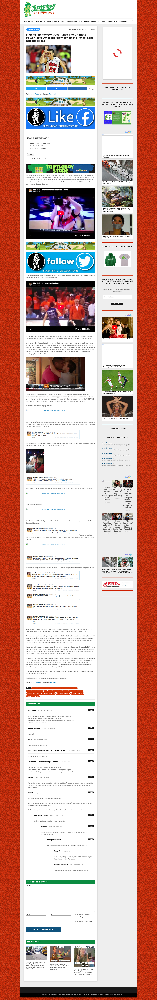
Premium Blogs (40, 22)
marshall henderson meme (35, 690)
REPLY (91, 710)
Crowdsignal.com (43, 159)
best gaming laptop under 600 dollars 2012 (46, 751)
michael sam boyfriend (63, 693)
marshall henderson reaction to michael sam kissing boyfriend (63, 690)
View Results (35, 159)
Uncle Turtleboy (72, 29)
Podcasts (101, 22)
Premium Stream (53, 22)
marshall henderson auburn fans (41, 688)
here (30, 739)
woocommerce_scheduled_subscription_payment (116, 460)
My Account (123, 22)
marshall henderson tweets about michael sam (41, 693)
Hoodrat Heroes (71, 22)
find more (32, 710)
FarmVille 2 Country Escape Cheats (43, 762)
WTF (62, 22)
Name (28, 914)
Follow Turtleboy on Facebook (117, 88)
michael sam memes (33, 696)
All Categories (112, 22)
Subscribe (117, 303)
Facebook (52, 94)
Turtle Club (28, 22)
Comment (29, 885)
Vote (31, 154)
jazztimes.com (34, 728)
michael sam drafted (77, 693)
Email (52, 914)
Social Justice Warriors (87, 22)
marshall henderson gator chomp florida (65, 688)
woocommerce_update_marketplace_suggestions (116, 445)
